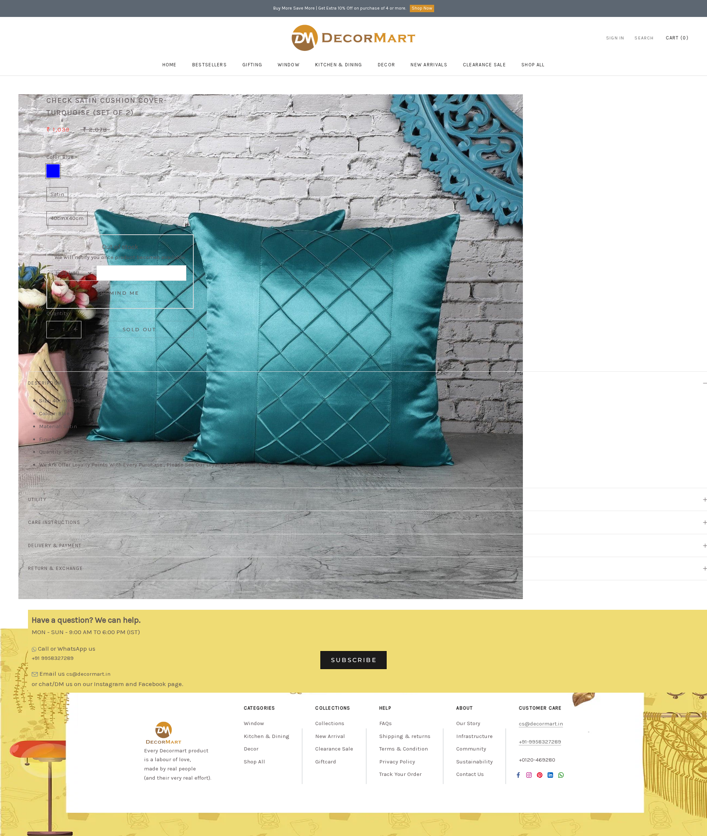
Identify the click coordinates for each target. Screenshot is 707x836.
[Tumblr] (561, 775)
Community (471, 748)
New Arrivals (429, 64)
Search (644, 38)
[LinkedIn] (550, 775)
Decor (386, 64)
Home (169, 64)
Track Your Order (400, 774)
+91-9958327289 (540, 741)
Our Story (468, 723)
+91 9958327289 (53, 658)
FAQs (385, 723)
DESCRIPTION (44, 383)
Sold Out (139, 330)
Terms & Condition (403, 748)
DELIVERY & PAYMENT (54, 545)
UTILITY (37, 499)
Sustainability (474, 761)
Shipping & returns (404, 736)
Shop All (254, 761)
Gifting (252, 64)
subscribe (354, 660)
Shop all (533, 64)
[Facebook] (518, 775)
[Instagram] (529, 775)
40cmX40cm (67, 218)
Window (289, 64)
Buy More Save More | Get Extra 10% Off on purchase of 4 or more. (339, 8)
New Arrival (330, 736)
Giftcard (325, 761)
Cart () (677, 38)
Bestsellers (209, 64)
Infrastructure (474, 736)
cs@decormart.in (88, 674)
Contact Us (470, 774)
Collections (329, 723)
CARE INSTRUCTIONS (54, 522)
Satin (57, 194)
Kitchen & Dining (338, 64)
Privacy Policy (397, 761)
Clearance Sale (484, 64)
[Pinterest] (539, 775)
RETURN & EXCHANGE (55, 568)
